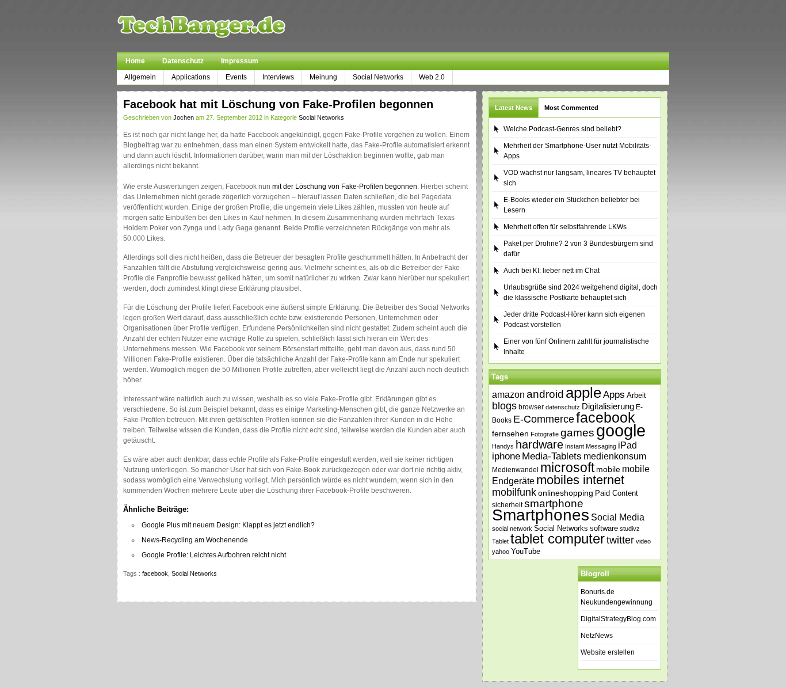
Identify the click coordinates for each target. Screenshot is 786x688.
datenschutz (562, 407)
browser (531, 406)
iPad (627, 445)
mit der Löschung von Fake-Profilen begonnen (344, 187)
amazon (508, 394)
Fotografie (545, 434)
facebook (155, 573)
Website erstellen (608, 652)
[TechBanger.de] (229, 26)
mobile (608, 469)
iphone (506, 456)
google (621, 430)
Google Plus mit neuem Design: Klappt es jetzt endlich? (228, 525)
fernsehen (510, 433)
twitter (620, 540)
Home (135, 61)
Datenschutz (183, 61)
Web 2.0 (432, 77)
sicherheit (507, 505)
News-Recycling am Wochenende (195, 540)
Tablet (500, 541)
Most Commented (571, 107)
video (643, 541)
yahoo (500, 551)
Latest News (513, 107)
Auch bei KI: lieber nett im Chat (551, 271)
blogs (504, 406)
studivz (630, 528)
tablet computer (557, 538)
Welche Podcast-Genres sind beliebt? (562, 129)
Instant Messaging (590, 446)
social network (512, 528)
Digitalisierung (608, 406)
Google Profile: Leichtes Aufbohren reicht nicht (214, 555)
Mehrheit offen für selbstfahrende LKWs (565, 227)
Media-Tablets (552, 456)
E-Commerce (543, 419)
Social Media (617, 517)
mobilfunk (514, 492)
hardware (539, 444)
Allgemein (140, 77)
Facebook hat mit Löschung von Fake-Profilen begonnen (278, 104)
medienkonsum (614, 456)
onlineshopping (565, 492)
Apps (614, 394)
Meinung (323, 77)
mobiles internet (580, 480)
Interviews (278, 77)
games (577, 433)
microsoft (567, 467)
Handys (503, 446)
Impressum (239, 61)
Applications (190, 77)
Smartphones (540, 515)
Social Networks (378, 77)
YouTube (525, 551)
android (545, 394)
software (604, 528)
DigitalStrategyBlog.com (618, 619)
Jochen (183, 117)
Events (236, 77)
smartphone (553, 503)
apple (583, 392)
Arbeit (636, 395)
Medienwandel (515, 470)
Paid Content (616, 493)
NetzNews (597, 636)
